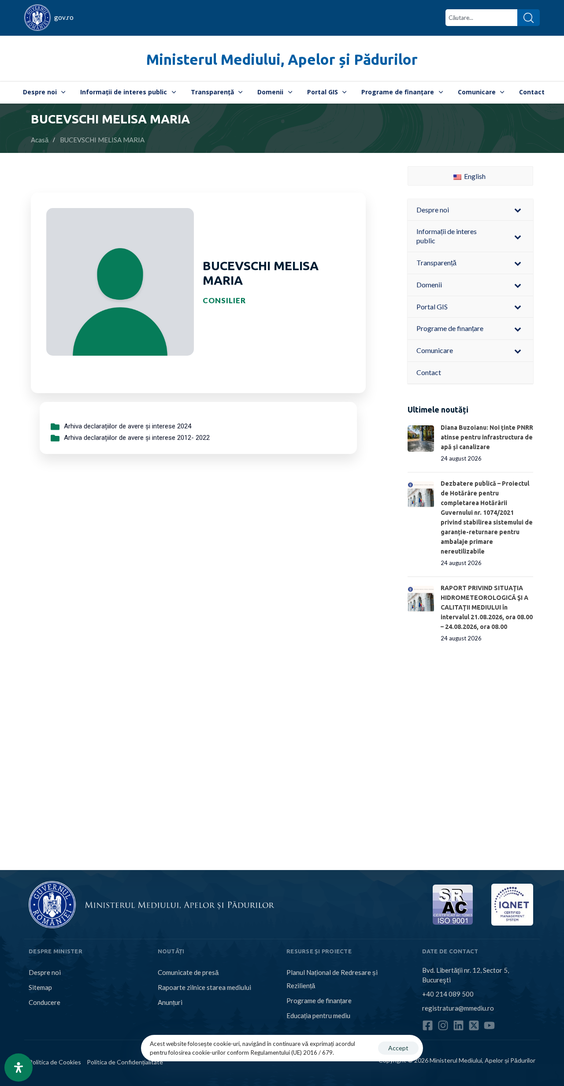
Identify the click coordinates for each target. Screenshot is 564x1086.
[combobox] (481, 17)
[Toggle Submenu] (517, 210)
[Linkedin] (458, 1025)
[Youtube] (489, 1025)
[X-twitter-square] (473, 1025)
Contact (532, 92)
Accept (398, 1048)
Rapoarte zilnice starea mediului (204, 987)
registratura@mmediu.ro (458, 1008)
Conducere (44, 1002)
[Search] (528, 17)
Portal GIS (322, 92)
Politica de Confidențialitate (125, 1061)
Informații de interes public (123, 92)
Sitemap (40, 987)
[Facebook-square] (427, 1025)
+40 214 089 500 (448, 994)
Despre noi (40, 92)
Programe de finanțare (397, 92)
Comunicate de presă (188, 972)
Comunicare (477, 92)
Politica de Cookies (55, 1061)
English (474, 176)
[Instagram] (443, 1025)
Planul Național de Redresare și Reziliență (332, 978)
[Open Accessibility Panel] (18, 1067)
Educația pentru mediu (318, 1015)
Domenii (270, 92)
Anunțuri (170, 1002)
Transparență (212, 92)
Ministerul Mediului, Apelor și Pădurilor (282, 59)
